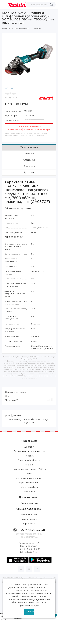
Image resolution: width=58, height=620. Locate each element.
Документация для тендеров (29, 451)
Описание (29, 153)
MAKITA (37, 28)
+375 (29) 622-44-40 (31, 530)
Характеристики (29, 147)
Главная (6, 28)
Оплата (29, 464)
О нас (29, 473)
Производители (29, 503)
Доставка (29, 172)
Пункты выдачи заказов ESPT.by (29, 469)
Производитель (22, 28)
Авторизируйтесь (17, 419)
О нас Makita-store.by (29, 460)
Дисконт (29, 446)
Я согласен (31, 611)
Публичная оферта (29, 487)
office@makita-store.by (29, 533)
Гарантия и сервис (29, 482)
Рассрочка (29, 166)
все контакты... (29, 536)
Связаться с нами (29, 514)
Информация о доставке (29, 478)
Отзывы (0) (29, 160)
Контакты (29, 455)
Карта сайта (29, 523)
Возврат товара (29, 519)
